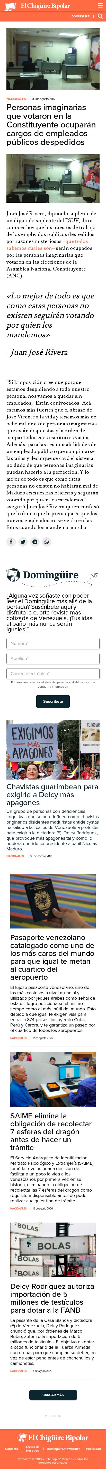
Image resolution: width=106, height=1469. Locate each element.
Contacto (11, 1449)
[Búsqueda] (100, 16)
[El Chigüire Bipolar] (36, 7)
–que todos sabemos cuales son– (47, 245)
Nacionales (16, 99)
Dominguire (80, 16)
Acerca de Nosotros (32, 1448)
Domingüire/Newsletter (63, 1449)
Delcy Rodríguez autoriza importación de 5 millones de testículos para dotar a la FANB (52, 1298)
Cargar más (53, 1395)
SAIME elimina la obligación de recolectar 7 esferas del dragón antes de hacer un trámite (51, 1131)
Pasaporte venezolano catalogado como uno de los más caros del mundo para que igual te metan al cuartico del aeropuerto (52, 957)
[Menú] (100, 5)
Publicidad (93, 1449)
